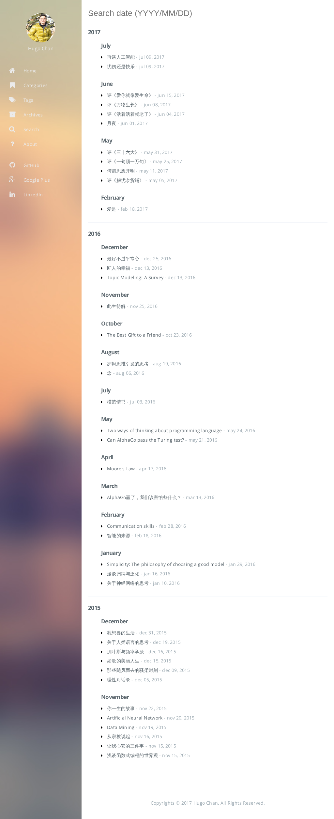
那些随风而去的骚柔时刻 (132, 670)
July (106, 45)
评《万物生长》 (123, 104)
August (110, 352)
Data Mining (120, 727)
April (107, 457)
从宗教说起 (118, 736)
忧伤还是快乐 (121, 66)
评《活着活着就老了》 (130, 114)
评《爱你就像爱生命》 (130, 95)
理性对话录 (118, 679)
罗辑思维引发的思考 (127, 363)
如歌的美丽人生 (123, 661)
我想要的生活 (121, 632)
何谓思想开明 (121, 171)
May (106, 140)
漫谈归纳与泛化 (123, 573)
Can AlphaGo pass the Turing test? (145, 440)
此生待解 (116, 306)
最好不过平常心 (123, 258)
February (113, 197)
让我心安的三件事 (125, 746)
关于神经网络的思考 (127, 583)
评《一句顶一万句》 (127, 161)
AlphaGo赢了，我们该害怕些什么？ (144, 497)
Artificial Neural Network (134, 718)
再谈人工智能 (121, 57)
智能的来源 (118, 535)
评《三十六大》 (123, 152)
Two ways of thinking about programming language (164, 430)
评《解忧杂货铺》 (125, 180)
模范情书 (116, 402)
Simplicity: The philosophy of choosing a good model (165, 564)
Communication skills (131, 526)
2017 (94, 32)
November (115, 294)
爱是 (111, 209)
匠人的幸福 (118, 268)
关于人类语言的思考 (127, 642)
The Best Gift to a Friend (134, 335)
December (114, 247)
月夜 (111, 123)
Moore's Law (121, 468)
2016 (94, 233)
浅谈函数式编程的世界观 (132, 755)
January (111, 552)
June (107, 83)
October (111, 323)
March (109, 486)
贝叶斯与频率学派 (125, 651)
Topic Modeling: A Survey (135, 277)
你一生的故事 (121, 708)
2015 (94, 608)
